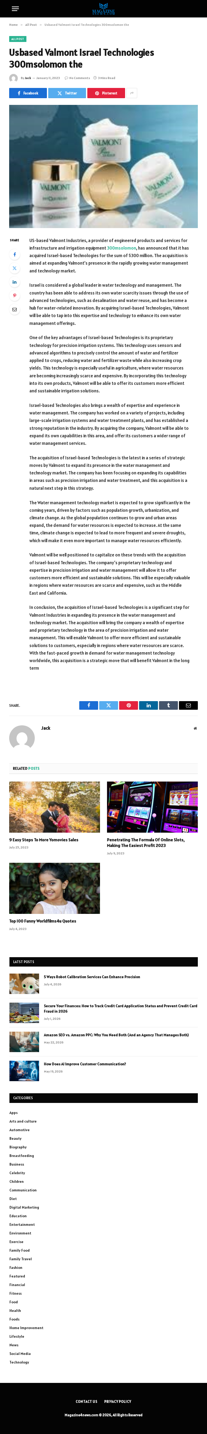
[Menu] (15, 9)
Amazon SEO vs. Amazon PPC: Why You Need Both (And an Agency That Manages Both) (116, 1034)
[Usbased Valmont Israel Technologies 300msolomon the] (103, 166)
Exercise (16, 1241)
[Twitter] (14, 268)
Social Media (20, 1353)
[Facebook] (14, 254)
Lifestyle (16, 1336)
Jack (28, 78)
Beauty (15, 1138)
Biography (18, 1147)
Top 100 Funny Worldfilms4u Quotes (42, 921)
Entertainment (22, 1224)
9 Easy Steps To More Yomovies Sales (43, 839)
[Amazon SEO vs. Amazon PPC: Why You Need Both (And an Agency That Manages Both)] (24, 1042)
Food (13, 1302)
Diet (13, 1198)
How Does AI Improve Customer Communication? (85, 1064)
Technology (19, 1362)
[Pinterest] (14, 295)
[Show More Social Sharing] (131, 93)
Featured (17, 1276)
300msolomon (121, 248)
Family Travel (20, 1258)
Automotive (19, 1129)
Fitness (15, 1293)
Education (18, 1215)
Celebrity (17, 1172)
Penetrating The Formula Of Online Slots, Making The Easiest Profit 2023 (146, 842)
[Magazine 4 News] (103, 8)
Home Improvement (26, 1327)
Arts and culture (23, 1121)
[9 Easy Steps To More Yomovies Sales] (54, 807)
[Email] (14, 309)
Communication (23, 1190)
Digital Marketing (24, 1207)
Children (16, 1181)
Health (15, 1310)
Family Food (19, 1250)
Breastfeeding (21, 1155)
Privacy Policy (117, 1401)
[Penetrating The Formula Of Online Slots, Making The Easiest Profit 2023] (152, 807)
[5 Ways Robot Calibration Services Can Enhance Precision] (24, 984)
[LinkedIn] (14, 281)
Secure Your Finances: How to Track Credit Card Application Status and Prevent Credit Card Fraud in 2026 (120, 1008)
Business (16, 1164)
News (13, 1345)
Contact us (87, 1401)
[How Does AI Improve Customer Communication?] (24, 1071)
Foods (14, 1319)
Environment (20, 1233)
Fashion (15, 1267)
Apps (13, 1112)
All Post (17, 39)
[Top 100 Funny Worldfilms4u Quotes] (54, 888)
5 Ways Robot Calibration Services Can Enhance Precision (92, 976)
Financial (17, 1284)
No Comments (79, 78)
